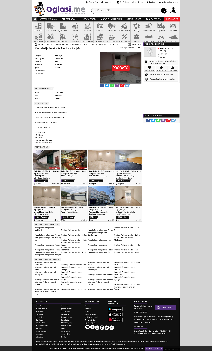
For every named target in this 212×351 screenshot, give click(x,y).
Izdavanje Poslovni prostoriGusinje (124, 268)
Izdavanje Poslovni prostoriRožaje (98, 283)
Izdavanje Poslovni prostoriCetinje (71, 268)
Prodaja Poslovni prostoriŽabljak (48, 255)
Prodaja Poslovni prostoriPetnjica (71, 244)
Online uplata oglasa (169, 2)
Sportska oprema (66, 309)
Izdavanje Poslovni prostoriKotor (101, 275)
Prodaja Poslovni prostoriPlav (99, 245)
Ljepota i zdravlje (66, 317)
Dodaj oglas (172, 19)
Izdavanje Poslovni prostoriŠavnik (124, 288)
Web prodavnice (69, 19)
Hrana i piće (65, 320)
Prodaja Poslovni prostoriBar (72, 230)
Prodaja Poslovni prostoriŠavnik (126, 252)
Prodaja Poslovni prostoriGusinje (127, 235)
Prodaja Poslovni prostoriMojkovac (124, 239)
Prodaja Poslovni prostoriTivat (126, 250)
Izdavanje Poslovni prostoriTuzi (47, 289)
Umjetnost (39, 334)
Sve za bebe (65, 314)
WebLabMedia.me (166, 320)
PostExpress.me (139, 320)
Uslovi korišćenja (90, 314)
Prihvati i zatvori (154, 349)
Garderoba (40, 320)
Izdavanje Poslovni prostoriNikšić (48, 280)
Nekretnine (40, 306)
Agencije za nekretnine (111, 19)
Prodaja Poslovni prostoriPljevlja (127, 245)
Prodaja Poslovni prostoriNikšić (47, 245)
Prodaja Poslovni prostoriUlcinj (73, 252)
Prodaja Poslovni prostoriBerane (101, 230)
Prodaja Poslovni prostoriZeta (100, 252)
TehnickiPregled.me (165, 317)
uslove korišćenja (123, 348)
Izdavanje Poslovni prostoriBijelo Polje (127, 264)
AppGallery (124, 2)
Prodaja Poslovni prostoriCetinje (74, 235)
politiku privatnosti (137, 348)
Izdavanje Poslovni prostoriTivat (127, 285)
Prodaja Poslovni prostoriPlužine (48, 250)
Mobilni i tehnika (41, 309)
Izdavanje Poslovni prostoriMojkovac (124, 273)
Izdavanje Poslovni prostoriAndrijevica (45, 264)
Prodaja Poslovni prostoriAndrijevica (44, 229)
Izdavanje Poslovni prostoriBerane (98, 264)
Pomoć (87, 312)
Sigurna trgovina (90, 323)
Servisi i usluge (134, 19)
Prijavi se (88, 306)
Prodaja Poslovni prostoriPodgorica (71, 249)
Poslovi (63, 329)
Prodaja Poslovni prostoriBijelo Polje (126, 229)
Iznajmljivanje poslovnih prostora (83, 44)
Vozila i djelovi (65, 331)
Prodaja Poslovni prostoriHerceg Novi (48, 239)
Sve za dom (40, 317)
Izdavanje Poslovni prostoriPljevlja (124, 278)
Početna (49, 44)
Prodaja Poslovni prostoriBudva (47, 235)
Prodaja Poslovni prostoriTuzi (46, 252)
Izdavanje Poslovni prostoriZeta (100, 289)
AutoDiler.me (138, 317)
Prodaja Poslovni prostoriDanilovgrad (97, 234)
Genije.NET (148, 322)
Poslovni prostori (61, 44)
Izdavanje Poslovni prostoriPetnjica (71, 278)
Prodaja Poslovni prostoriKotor (100, 240)
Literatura (39, 337)
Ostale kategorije (66, 323)
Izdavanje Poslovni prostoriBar (73, 265)
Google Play (93, 2)
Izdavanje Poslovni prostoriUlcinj (74, 289)
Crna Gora (103, 44)
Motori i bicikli (65, 334)
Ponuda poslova (153, 19)
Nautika (63, 337)
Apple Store (109, 2)
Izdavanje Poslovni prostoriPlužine (45, 283)
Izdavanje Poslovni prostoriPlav (100, 280)
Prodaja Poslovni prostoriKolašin (74, 240)
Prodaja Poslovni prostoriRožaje (100, 250)
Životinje (39, 329)
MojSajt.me (138, 322)
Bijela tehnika (40, 312)
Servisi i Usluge (66, 326)
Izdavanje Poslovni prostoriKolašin (71, 273)
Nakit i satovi (40, 323)
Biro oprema (65, 306)
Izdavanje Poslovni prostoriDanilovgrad (98, 268)
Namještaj (39, 314)
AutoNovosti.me (152, 320)
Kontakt (152, 2)
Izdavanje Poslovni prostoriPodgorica (71, 283)
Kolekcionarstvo (41, 331)
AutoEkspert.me (150, 317)
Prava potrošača (90, 320)
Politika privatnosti (91, 317)
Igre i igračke (65, 312)
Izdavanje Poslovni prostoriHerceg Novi (45, 273)
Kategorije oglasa (48, 19)
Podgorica (114, 44)
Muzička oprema (42, 326)
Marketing (139, 2)
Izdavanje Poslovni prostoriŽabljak (45, 293)
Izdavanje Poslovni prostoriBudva (45, 268)
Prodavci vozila (89, 19)
